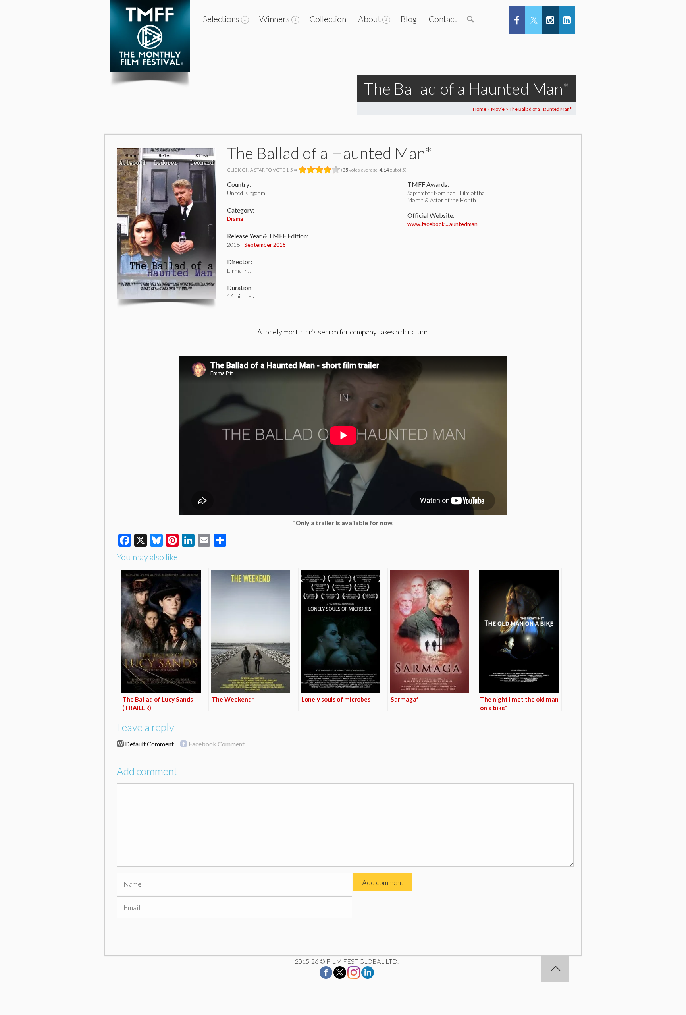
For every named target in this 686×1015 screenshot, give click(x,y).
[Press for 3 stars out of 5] (319, 170)
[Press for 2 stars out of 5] (311, 170)
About (369, 19)
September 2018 (265, 244)
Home (479, 109)
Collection (328, 19)
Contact (443, 19)
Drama (235, 218)
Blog (409, 19)
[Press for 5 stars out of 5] (336, 170)
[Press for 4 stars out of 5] (328, 170)
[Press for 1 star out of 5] (303, 170)
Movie (498, 109)
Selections (221, 19)
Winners (274, 19)
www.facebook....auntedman (442, 223)
